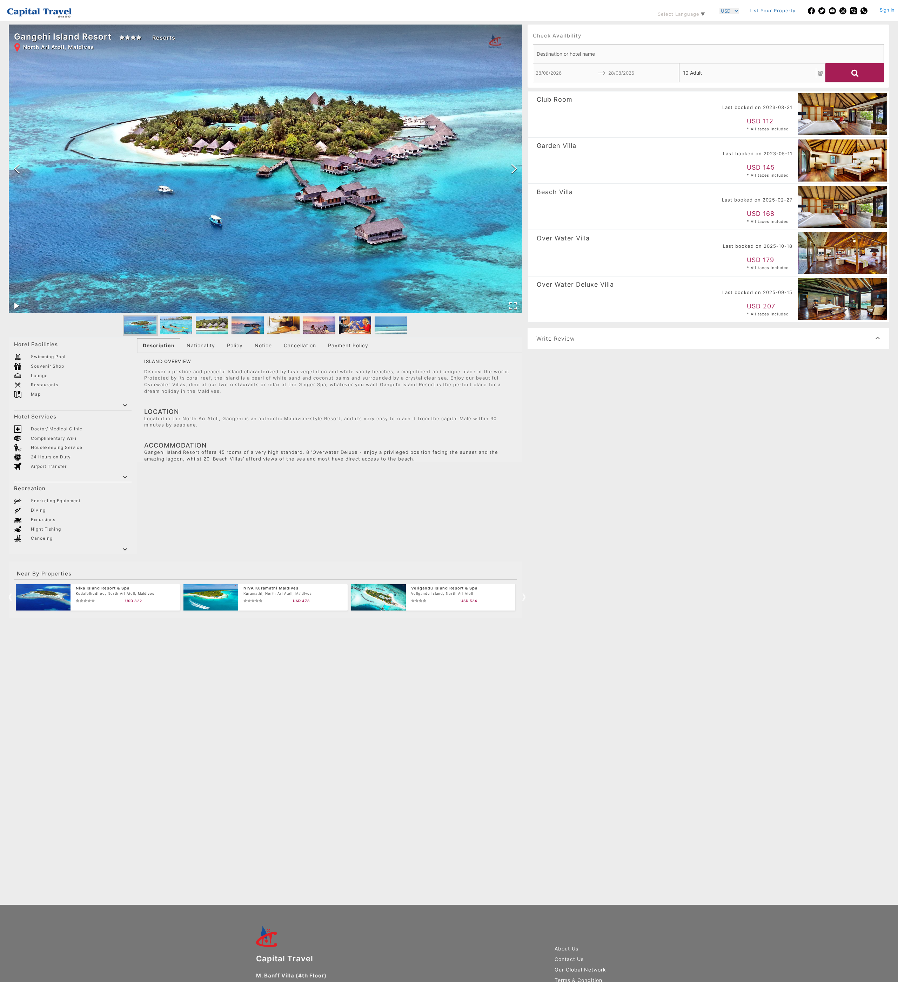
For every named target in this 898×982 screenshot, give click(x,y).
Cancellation (300, 345)
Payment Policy (348, 345)
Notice (263, 345)
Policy (235, 345)
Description (159, 345)
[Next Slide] (514, 169)
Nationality (201, 345)
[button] (140, 325)
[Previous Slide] (17, 169)
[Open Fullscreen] (513, 306)
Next (522, 596)
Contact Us (569, 959)
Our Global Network (580, 970)
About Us (566, 949)
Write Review (555, 338)
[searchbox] (708, 53)
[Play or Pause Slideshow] (17, 306)
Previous (8, 596)
